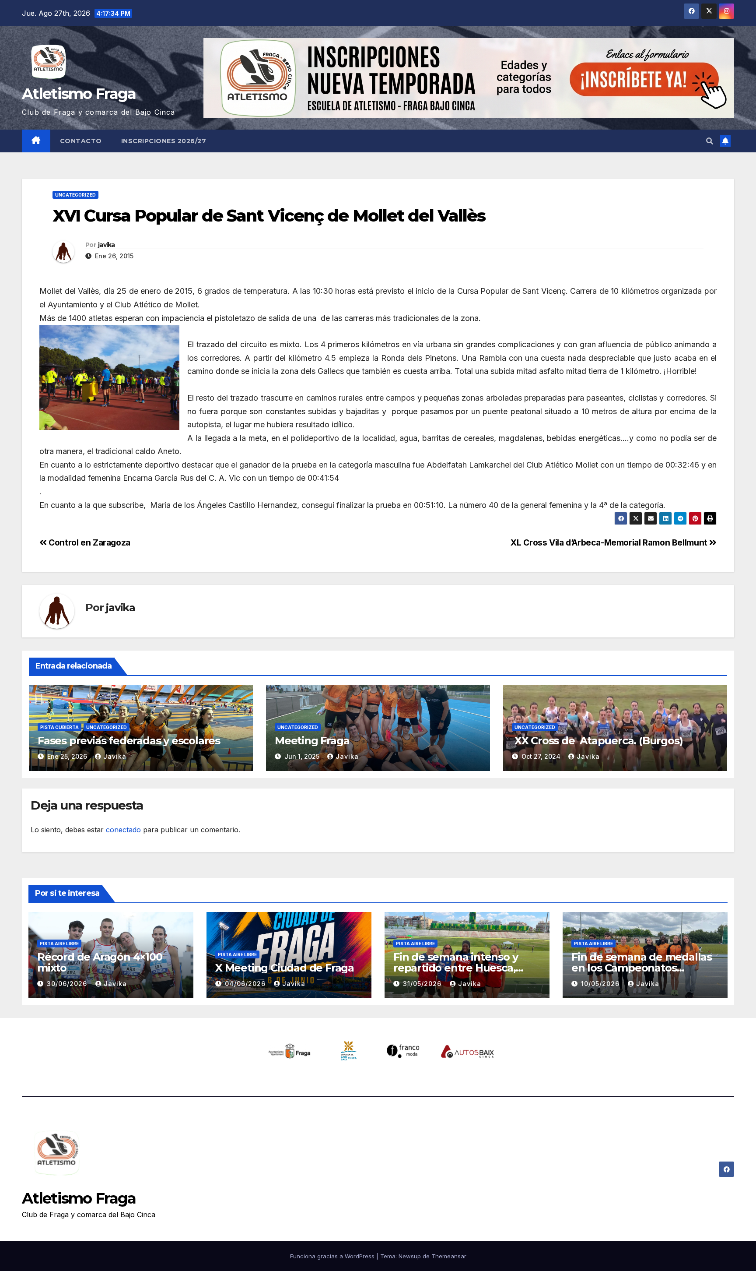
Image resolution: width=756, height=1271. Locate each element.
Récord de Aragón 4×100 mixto (99, 962)
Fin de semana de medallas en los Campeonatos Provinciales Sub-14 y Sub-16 (642, 968)
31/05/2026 (423, 983)
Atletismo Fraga (79, 93)
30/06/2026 (68, 983)
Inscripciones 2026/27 (163, 141)
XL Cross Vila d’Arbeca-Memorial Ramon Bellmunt (610, 542)
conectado (123, 829)
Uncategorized (75, 194)
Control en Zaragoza (88, 542)
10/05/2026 (601, 983)
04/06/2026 (246, 983)
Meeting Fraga (312, 740)
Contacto (81, 141)
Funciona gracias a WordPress (333, 1256)
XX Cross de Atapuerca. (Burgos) (597, 740)
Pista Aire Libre (59, 943)
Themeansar (448, 1256)
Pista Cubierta (59, 727)
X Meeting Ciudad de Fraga (284, 967)
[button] (709, 141)
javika (106, 245)
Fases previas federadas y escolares (129, 740)
